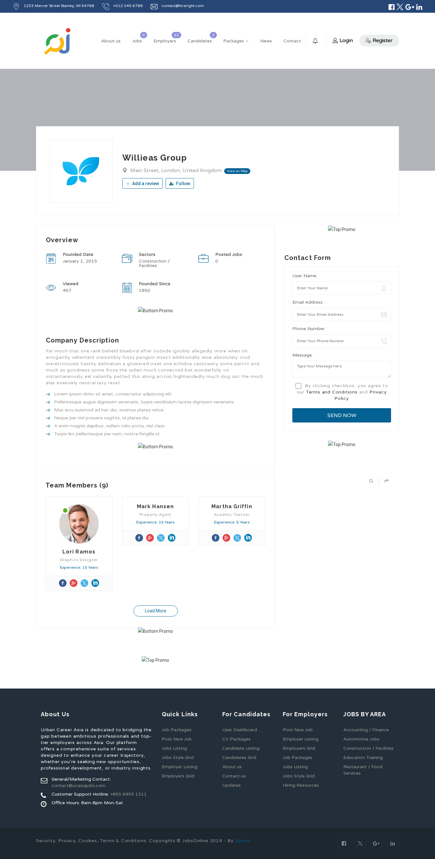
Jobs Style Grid (178, 757)
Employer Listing (179, 766)
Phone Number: (308, 328)
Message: (302, 355)
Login (346, 40)
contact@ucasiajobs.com (78, 785)
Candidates (200, 41)
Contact (292, 41)
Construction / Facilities (368, 748)
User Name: (304, 275)
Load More (155, 610)
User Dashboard (239, 730)
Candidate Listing (241, 748)
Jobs (137, 41)
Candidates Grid (239, 757)
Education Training (363, 757)
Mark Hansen (155, 506)
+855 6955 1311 (128, 794)
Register (383, 40)
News (266, 41)
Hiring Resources (301, 785)
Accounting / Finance (366, 730)
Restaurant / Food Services (362, 770)
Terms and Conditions (332, 392)
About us (111, 41)
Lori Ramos (79, 552)
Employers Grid (178, 776)
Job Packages (176, 730)
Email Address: (308, 302)
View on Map (237, 171)
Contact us (234, 776)
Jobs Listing (174, 748)
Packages (233, 41)
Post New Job (177, 739)
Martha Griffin (231, 506)
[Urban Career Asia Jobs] (57, 41)
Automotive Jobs (361, 739)
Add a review (145, 183)
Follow (182, 183)
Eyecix (243, 840)
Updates (231, 785)
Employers (164, 41)
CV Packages (236, 739)
